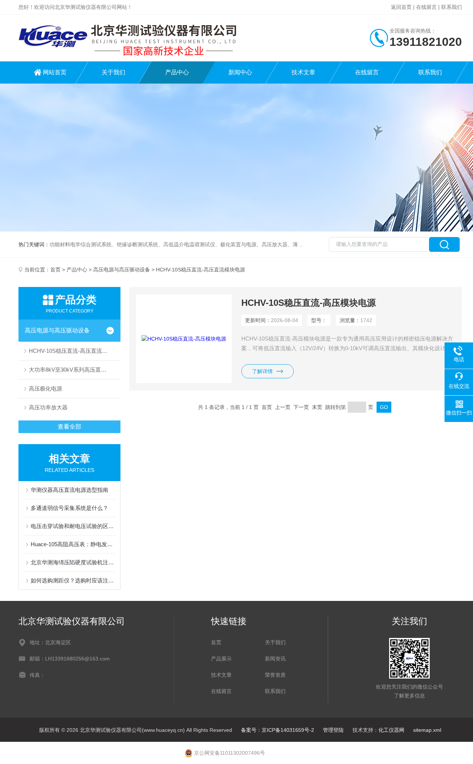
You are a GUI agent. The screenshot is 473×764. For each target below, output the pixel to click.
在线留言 (426, 7)
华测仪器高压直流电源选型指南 (69, 490)
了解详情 (262, 371)
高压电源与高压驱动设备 (121, 270)
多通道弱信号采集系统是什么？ (69, 508)
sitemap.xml (427, 730)
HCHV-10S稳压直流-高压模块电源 (308, 303)
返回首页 (401, 7)
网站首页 (55, 72)
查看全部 (69, 426)
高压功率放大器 (48, 407)
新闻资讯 (275, 659)
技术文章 (303, 72)
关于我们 (113, 72)
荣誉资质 (275, 675)
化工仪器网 (391, 730)
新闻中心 (240, 72)
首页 (55, 270)
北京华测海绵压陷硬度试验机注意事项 (73, 562)
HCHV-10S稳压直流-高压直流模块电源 (74, 351)
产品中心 (177, 72)
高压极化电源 (45, 388)
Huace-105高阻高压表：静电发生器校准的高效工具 (73, 544)
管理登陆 (333, 730)
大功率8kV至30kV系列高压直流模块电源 (74, 369)
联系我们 (451, 7)
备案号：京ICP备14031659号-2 (277, 730)
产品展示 (221, 659)
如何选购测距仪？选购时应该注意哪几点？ (73, 580)
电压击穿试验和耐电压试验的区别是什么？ (73, 526)
